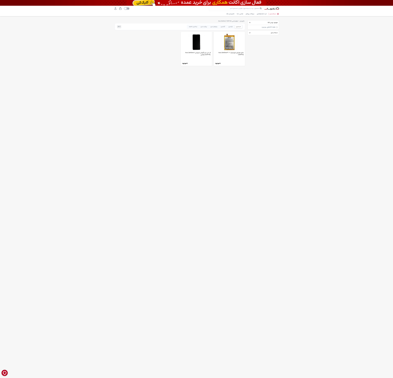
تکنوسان (242, 21)
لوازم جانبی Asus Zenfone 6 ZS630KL (228, 21)
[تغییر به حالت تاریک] (127, 8)
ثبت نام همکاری (262, 14)
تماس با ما (240, 14)
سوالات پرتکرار (250, 14)
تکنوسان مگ (230, 14)
